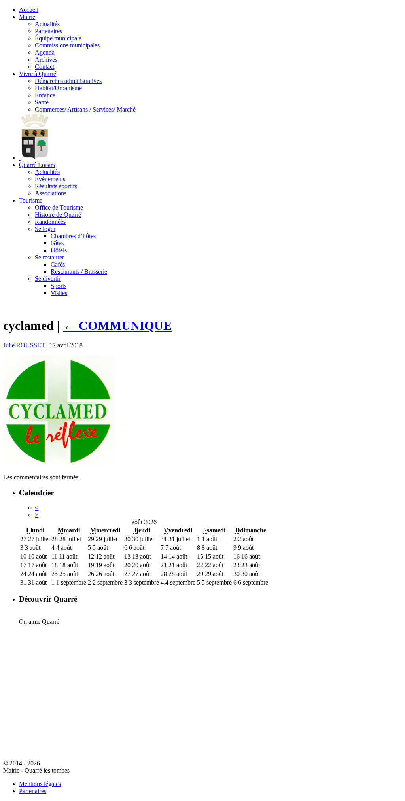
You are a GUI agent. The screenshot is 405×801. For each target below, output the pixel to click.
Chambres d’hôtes (73, 236)
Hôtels (59, 250)
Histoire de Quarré (58, 214)
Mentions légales (40, 783)
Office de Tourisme (59, 207)
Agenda (45, 52)
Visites (59, 293)
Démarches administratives (68, 81)
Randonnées (50, 221)
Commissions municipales (67, 45)
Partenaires (48, 31)
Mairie (27, 16)
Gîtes (57, 243)
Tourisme (30, 200)
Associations (50, 193)
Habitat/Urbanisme (58, 88)
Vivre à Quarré (37, 73)
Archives (46, 59)
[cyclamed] (59, 463)
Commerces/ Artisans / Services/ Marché (85, 109)
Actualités (47, 24)
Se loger (45, 228)
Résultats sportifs (56, 186)
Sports (58, 285)
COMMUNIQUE (117, 325)
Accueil (28, 9)
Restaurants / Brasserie (79, 271)
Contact (44, 66)
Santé (42, 102)
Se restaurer (49, 257)
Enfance (45, 95)
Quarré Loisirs (37, 164)
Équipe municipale (58, 38)
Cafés (58, 264)
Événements (50, 179)
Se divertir (48, 278)
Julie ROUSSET (24, 345)
